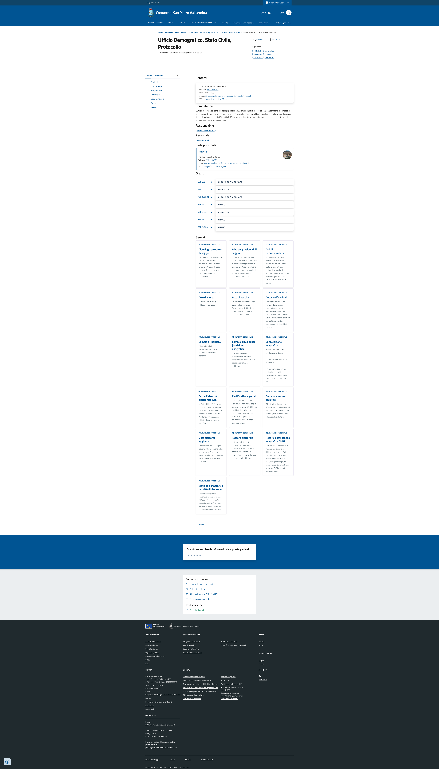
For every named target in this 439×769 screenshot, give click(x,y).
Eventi (261, 664)
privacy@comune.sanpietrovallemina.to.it (161, 747)
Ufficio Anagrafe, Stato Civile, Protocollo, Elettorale (220, 32)
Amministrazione (155, 22)
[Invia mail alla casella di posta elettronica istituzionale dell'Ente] (162, 696)
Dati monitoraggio (152, 759)
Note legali (225, 680)
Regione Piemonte (153, 2)
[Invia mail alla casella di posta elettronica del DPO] (160, 724)
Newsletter (263, 679)
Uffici (147, 663)
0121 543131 (212, 89)
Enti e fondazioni (151, 648)
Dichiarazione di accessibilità (193, 695)
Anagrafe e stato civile (191, 641)
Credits (188, 759)
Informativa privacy (228, 676)
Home (160, 32)
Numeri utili (149, 709)
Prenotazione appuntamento (232, 695)
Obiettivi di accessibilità (192, 698)
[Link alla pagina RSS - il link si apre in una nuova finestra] (269, 12)
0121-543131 (212, 160)
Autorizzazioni (188, 645)
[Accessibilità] (7, 762)
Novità (171, 22)
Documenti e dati (151, 645)
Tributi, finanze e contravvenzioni (233, 645)
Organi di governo (152, 652)
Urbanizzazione (264, 22)
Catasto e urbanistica (191, 648)
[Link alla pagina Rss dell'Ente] (260, 676)
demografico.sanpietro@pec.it (216, 99)
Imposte (225, 22)
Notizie (261, 641)
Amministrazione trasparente (232, 687)
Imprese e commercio (229, 641)
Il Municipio (203, 151)
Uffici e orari (149, 705)
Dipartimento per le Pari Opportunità (197, 680)
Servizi (182, 22)
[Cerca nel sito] (288, 12)
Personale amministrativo (155, 656)
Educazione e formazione (192, 652)
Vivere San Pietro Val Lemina (203, 22)
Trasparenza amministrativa (243, 22)
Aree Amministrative (189, 32)
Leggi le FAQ (225, 690)
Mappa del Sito (207, 759)
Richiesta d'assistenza (229, 698)
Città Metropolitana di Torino (194, 676)
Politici (147, 659)
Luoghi (261, 660)
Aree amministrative (153, 641)
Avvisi (261, 645)
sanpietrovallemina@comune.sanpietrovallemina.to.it (228, 95)
